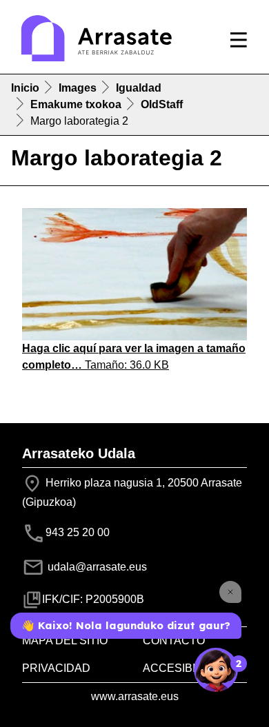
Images (78, 88)
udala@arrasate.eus (96, 567)
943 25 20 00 (78, 532)
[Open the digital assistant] (216, 670)
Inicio (25, 88)
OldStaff (162, 104)
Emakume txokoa (75, 104)
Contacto (174, 640)
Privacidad (56, 668)
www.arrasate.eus (135, 696)
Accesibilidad (185, 668)
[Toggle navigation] (238, 40)
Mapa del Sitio (65, 640)
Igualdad (138, 88)
